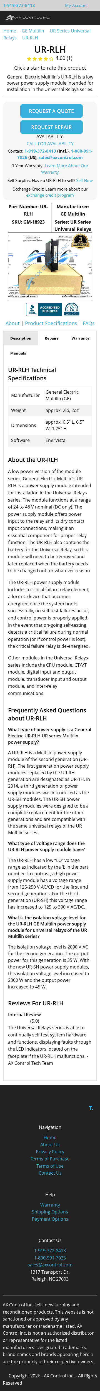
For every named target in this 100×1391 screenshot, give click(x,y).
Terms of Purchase (50, 1159)
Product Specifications (51, 323)
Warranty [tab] (80, 338)
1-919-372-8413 (19, 5)
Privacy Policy (50, 1152)
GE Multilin (33, 31)
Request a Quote (51, 111)
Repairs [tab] (51, 338)
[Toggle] (90, 17)
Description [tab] (20, 338)
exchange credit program (50, 195)
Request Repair (51, 127)
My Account (76, 5)
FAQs (89, 323)
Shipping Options (50, 1212)
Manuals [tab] (18, 353)
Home (9, 31)
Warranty (50, 1205)
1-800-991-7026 (50, 1258)
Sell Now (84, 180)
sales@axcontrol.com (61, 157)
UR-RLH (30, 38)
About (12, 323)
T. (91, 1108)
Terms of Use (50, 1166)
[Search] (80, 17)
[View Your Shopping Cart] (92, 5)
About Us (50, 1145)
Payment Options (50, 1219)
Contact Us (50, 1173)
